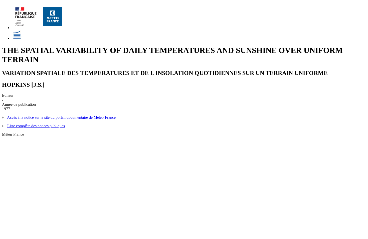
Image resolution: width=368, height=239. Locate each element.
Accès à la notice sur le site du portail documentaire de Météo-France (61, 117)
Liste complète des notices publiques (36, 126)
